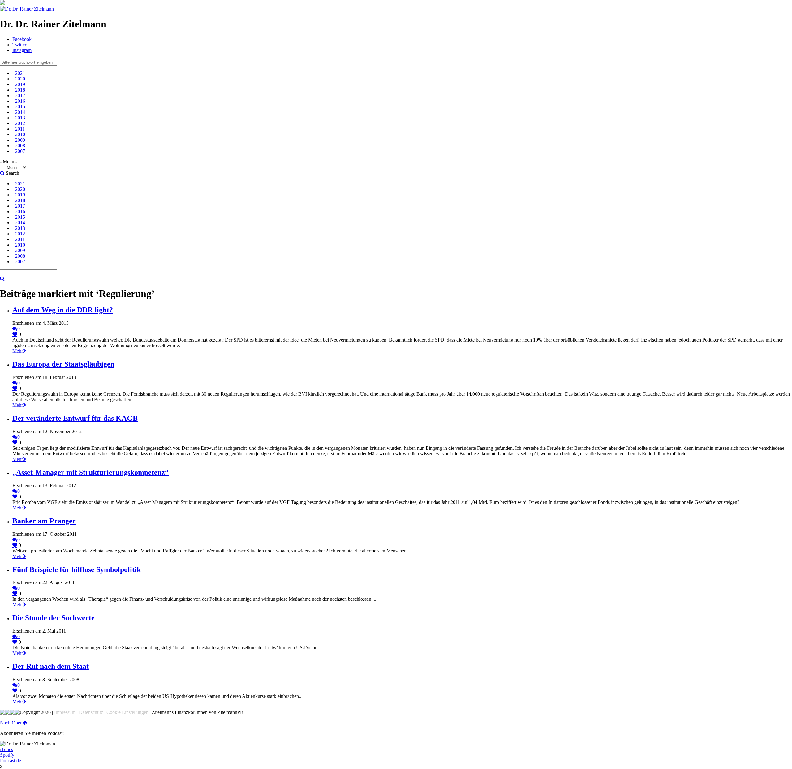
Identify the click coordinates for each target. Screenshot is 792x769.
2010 (20, 134)
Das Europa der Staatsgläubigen (63, 364)
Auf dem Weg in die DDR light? (62, 310)
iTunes (6, 749)
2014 (20, 112)
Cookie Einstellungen (127, 712)
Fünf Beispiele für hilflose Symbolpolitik (76, 569)
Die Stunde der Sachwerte (53, 618)
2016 (20, 101)
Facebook (22, 39)
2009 (20, 140)
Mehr (17, 351)
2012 (20, 123)
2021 (20, 73)
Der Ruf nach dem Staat (50, 666)
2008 (20, 145)
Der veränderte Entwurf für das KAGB (75, 418)
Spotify (7, 755)
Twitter (19, 44)
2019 (20, 84)
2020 (20, 78)
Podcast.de (10, 760)
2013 (20, 117)
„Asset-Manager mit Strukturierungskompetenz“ (90, 472)
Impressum (64, 712)
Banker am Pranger (44, 521)
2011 (20, 128)
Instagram (22, 50)
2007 (20, 151)
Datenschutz (91, 712)
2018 (20, 89)
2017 (20, 95)
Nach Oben (11, 722)
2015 (20, 106)
